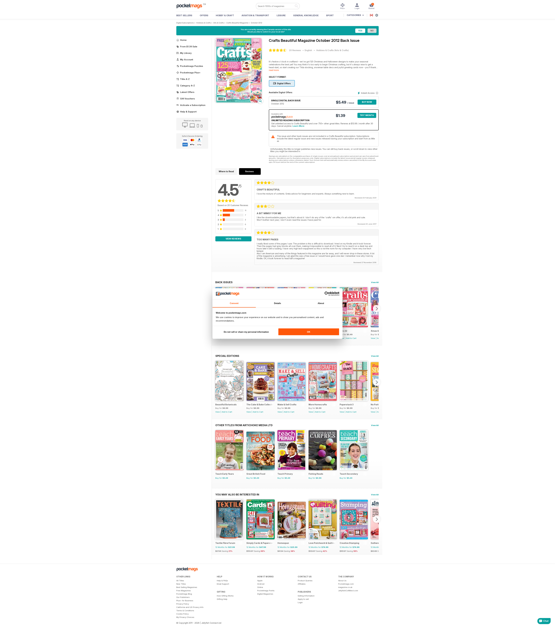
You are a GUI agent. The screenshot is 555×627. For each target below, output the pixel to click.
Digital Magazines (265, 594)
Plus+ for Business (184, 600)
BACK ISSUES (224, 282)
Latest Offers (187, 92)
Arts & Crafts (218, 23)
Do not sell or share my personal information (246, 332)
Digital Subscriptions (185, 23)
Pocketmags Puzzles (191, 66)
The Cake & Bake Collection (259, 404)
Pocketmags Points (265, 590)
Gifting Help (222, 599)
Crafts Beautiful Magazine (237, 23)
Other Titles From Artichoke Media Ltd (244, 425)
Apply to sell (303, 599)
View (373, 338)
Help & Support (188, 111)
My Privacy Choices (185, 617)
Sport (330, 15)
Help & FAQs (222, 580)
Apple (259, 580)
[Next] (376, 308)
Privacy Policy (182, 604)
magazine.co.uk (345, 587)
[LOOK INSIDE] (238, 101)
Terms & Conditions (185, 610)
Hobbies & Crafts (203, 23)
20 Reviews (295, 50)
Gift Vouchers (187, 98)
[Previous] (217, 382)
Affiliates (302, 584)
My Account (186, 59)
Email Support (223, 584)
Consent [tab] (234, 303)
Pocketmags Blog (184, 594)
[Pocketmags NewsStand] (190, 6)
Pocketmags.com (346, 584)
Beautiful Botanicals (226, 404)
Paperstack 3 (347, 404)
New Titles (181, 584)
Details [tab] (277, 303)
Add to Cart (351, 338)
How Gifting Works (225, 596)
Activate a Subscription (192, 105)
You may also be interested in (237, 494)
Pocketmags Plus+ (190, 72)
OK (308, 332)
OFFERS (204, 15)
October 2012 (256, 23)
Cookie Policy (182, 614)
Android (260, 584)
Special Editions (227, 355)
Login (300, 602)
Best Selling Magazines (186, 587)
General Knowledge (306, 15)
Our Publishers (183, 597)
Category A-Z (187, 85)
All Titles (180, 580)
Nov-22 (343, 331)
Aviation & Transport (255, 15)
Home (183, 40)
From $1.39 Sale (188, 46)
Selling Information (306, 596)
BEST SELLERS (184, 15)
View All (375, 282)
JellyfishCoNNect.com (348, 590)
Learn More (298, 126)
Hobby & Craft (225, 15)
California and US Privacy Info (190, 607)
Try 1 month (367, 115)
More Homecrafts (318, 404)
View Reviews (233, 238)
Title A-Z (185, 79)
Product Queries (305, 580)
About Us (342, 580)
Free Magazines (183, 590)
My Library (186, 53)
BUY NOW (367, 102)
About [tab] (321, 303)
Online (260, 587)
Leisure (281, 15)
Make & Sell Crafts (287, 404)
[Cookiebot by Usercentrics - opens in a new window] (326, 294)
